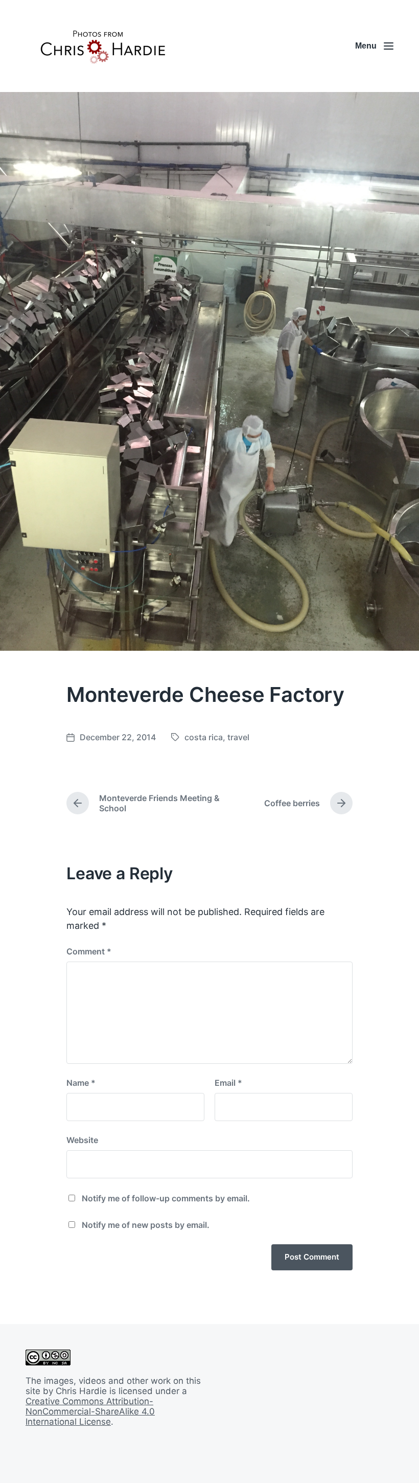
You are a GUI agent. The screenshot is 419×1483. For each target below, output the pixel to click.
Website (82, 1140)
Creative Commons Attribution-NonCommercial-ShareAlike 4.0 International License (90, 1411)
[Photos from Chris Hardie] (102, 46)
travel (238, 737)
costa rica (203, 737)
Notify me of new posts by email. (146, 1225)
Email (228, 1083)
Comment (88, 951)
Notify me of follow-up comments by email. (166, 1198)
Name (81, 1083)
